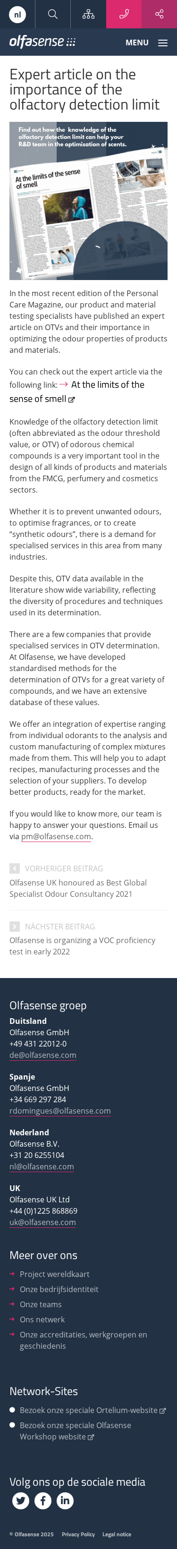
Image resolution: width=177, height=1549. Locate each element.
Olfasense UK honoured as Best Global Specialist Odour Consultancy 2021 (78, 888)
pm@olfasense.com (56, 836)
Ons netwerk (42, 1319)
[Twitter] (20, 1500)
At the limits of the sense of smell (76, 391)
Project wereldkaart (55, 1274)
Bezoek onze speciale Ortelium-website (89, 1410)
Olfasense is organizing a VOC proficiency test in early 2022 (82, 946)
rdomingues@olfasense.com (60, 1111)
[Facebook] (42, 1500)
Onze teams (41, 1304)
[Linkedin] (65, 1500)
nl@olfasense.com (41, 1166)
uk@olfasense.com (42, 1222)
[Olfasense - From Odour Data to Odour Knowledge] (42, 44)
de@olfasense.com (42, 1055)
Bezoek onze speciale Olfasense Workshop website (75, 1431)
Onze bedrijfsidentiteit (59, 1289)
